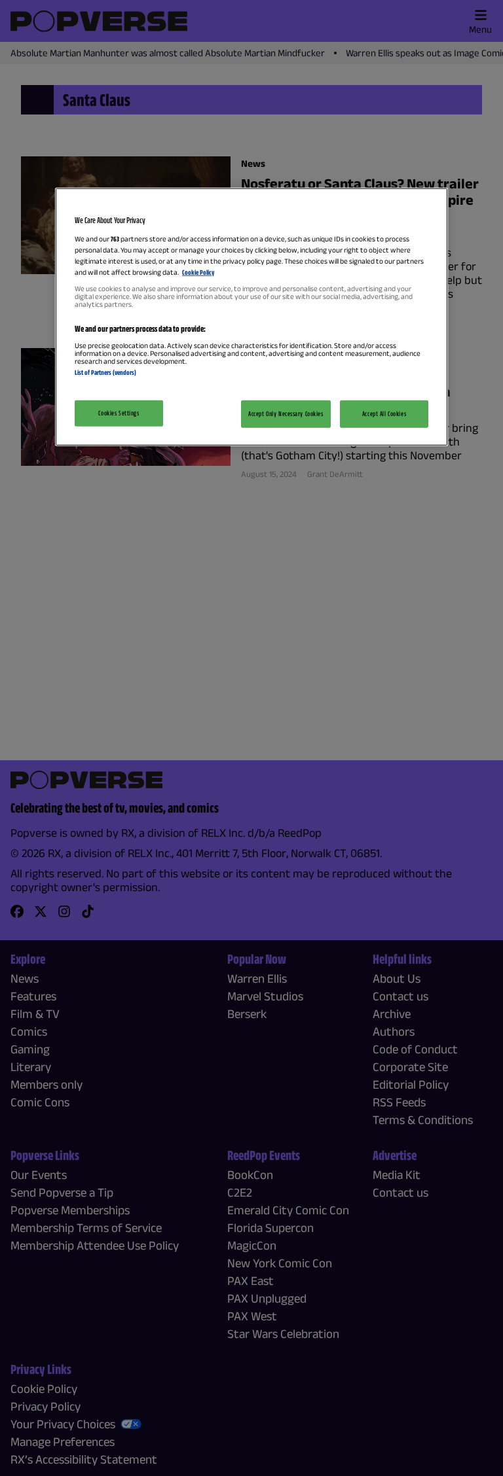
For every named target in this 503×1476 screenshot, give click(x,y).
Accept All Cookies (384, 413)
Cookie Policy (198, 272)
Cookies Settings (118, 412)
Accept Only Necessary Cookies (286, 413)
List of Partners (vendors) (105, 372)
